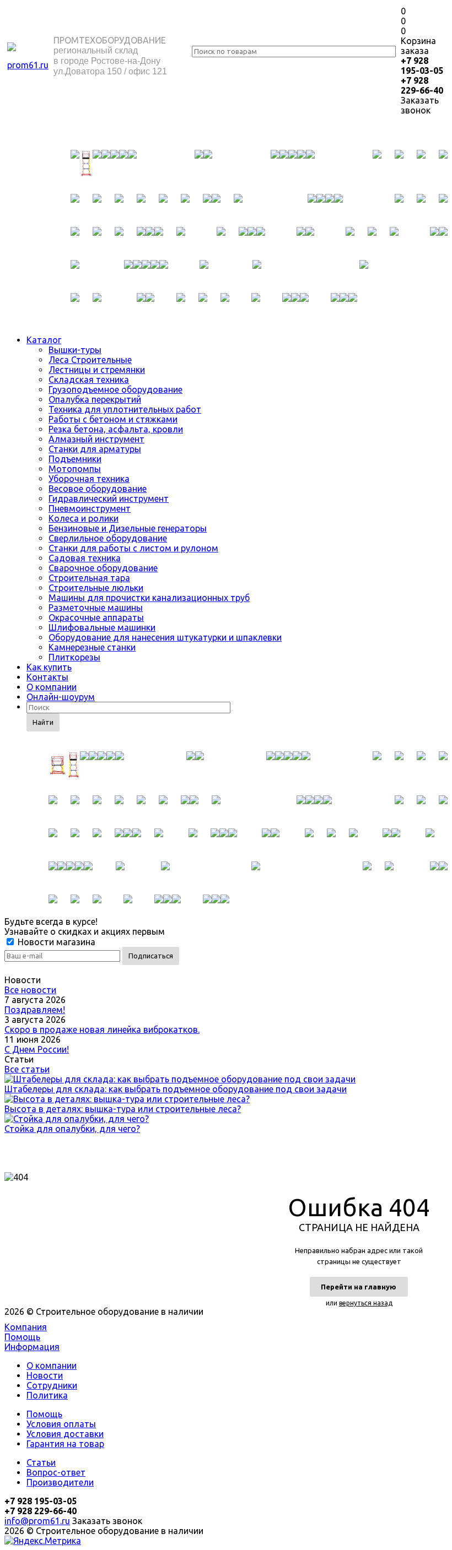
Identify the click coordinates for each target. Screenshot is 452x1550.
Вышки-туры (75, 350)
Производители (60, 1482)
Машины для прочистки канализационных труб (149, 598)
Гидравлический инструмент (109, 498)
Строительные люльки (96, 588)
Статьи (41, 1462)
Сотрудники (51, 1385)
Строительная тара (89, 578)
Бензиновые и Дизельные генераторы (128, 528)
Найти (43, 722)
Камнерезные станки (92, 647)
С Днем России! (36, 1049)
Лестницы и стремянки (97, 370)
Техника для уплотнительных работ (125, 409)
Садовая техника (85, 558)
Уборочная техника (89, 479)
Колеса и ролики (84, 518)
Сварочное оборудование (103, 568)
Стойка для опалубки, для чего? (72, 1129)
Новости (44, 1375)
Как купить (49, 667)
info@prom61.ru (37, 1521)
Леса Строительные (90, 360)
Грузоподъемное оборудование (115, 389)
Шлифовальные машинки (102, 627)
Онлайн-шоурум (60, 697)
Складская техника (89, 379)
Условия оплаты (61, 1424)
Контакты (47, 677)
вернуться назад (365, 1303)
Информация (32, 1347)
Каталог (43, 340)
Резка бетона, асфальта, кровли (116, 429)
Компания (25, 1327)
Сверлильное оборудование (108, 538)
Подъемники (75, 459)
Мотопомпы (75, 469)
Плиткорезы (74, 657)
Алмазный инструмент (96, 439)
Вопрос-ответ (55, 1472)
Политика (47, 1395)
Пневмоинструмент (90, 508)
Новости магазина (55, 942)
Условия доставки (65, 1434)
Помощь (22, 1337)
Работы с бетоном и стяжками (113, 419)
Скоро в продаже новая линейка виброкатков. (102, 1029)
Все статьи (27, 1069)
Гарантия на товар (65, 1444)
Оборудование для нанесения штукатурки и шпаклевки (165, 637)
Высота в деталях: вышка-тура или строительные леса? (122, 1109)
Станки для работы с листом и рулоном (133, 548)
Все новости (30, 990)
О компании (51, 687)
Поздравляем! (34, 1010)
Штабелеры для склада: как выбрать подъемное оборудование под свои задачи (175, 1089)
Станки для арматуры (95, 449)
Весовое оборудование (98, 489)
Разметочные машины (96, 608)
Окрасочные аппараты (96, 617)
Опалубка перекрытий (95, 399)
